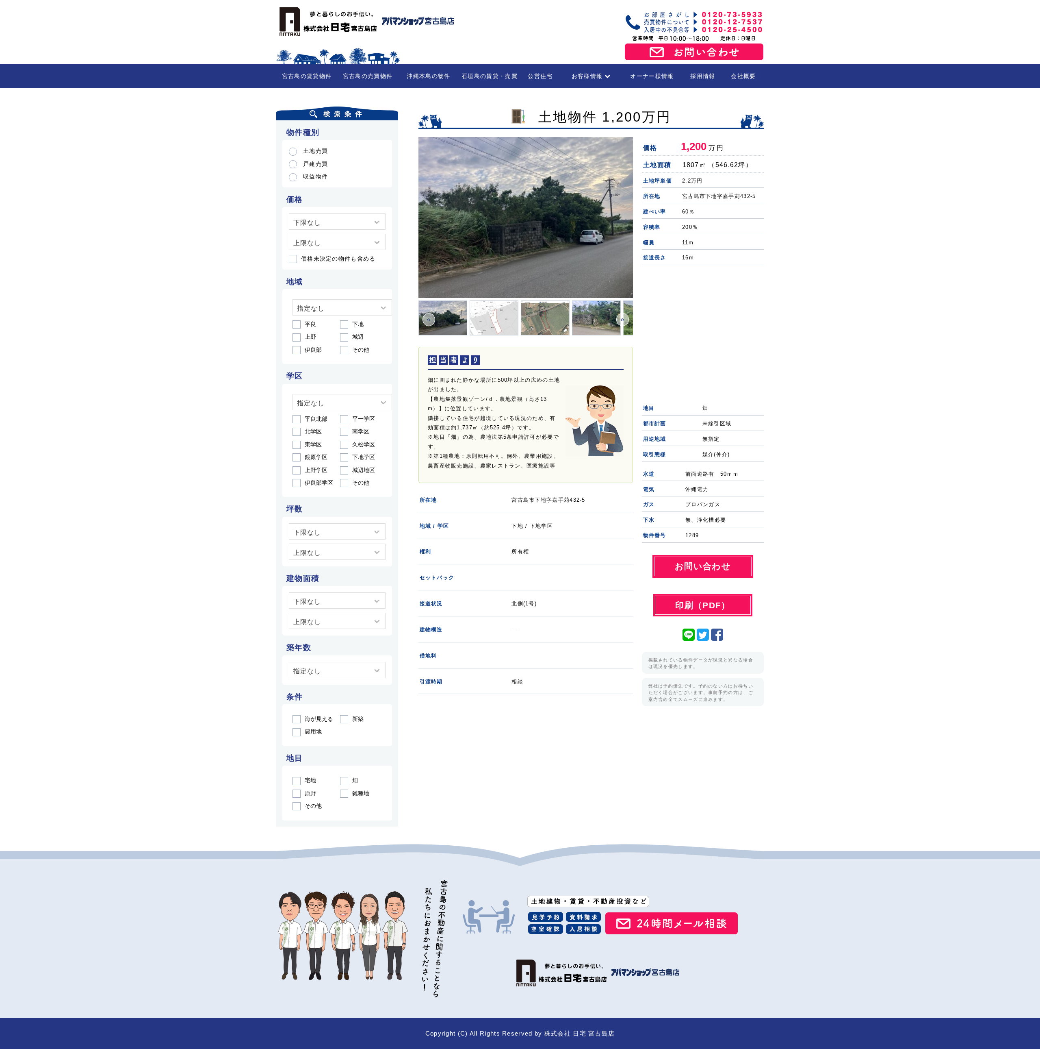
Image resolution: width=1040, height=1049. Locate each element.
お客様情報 (587, 76)
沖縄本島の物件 (428, 76)
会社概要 (743, 76)
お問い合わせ (694, 52)
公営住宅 (540, 76)
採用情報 (702, 76)
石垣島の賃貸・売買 (490, 76)
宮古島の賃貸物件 (307, 76)
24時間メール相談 (671, 923)
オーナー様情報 (652, 76)
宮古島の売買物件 (367, 76)
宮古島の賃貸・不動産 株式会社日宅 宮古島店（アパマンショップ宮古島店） (365, 21)
